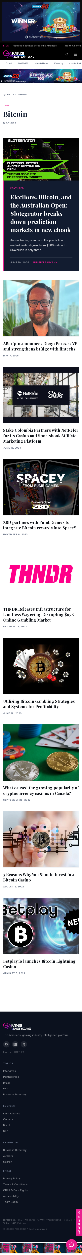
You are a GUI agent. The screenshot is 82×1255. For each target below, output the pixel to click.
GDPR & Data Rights (15, 1190)
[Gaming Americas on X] (24, 1044)
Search (7, 1161)
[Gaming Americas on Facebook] (6, 1044)
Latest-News (41, 63)
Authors (8, 1155)
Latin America (11, 1113)
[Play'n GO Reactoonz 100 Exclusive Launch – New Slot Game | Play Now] (41, 76)
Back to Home (17, 94)
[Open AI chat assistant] (71, 1244)
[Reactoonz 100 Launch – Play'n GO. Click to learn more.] (41, 21)
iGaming (58, 63)
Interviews (9, 1071)
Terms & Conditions (15, 1184)
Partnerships (11, 1076)
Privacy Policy (11, 1178)
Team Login (10, 1201)
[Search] (67, 54)
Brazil (9, 63)
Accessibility (11, 1196)
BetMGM (23, 63)
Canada (8, 1119)
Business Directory (14, 1094)
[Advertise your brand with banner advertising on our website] (41, 1248)
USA (5, 1088)
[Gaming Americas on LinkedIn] (15, 1044)
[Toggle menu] (75, 54)
